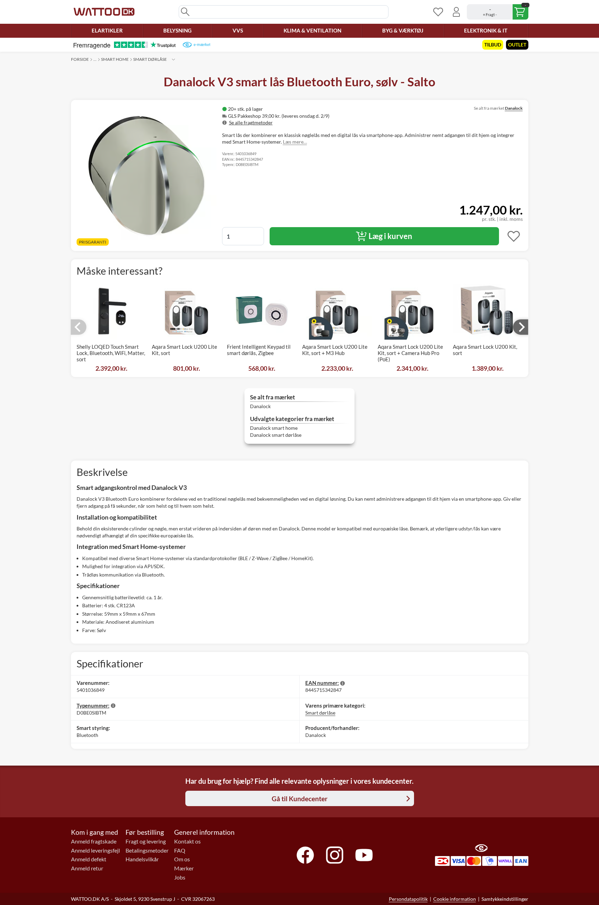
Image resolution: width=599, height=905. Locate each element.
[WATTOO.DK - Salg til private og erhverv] (104, 12)
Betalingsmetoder (147, 850)
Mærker (184, 868)
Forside (80, 59)
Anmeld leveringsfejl (95, 850)
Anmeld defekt (88, 859)
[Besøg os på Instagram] (335, 855)
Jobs (179, 877)
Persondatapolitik (408, 899)
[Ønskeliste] (438, 12)
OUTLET (517, 45)
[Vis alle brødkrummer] (173, 59)
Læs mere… (295, 142)
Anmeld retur (87, 868)
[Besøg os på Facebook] (305, 855)
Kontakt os (187, 841)
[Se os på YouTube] (364, 855)
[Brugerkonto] (456, 12)
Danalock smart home (274, 428)
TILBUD (492, 45)
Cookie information (454, 899)
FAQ (179, 850)
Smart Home (115, 59)
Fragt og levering (146, 841)
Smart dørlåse (150, 59)
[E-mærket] (196, 44)
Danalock (514, 108)
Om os (182, 859)
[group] (311, 116)
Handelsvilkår (142, 859)
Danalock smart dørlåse (275, 435)
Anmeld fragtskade (93, 841)
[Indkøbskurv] (497, 12)
